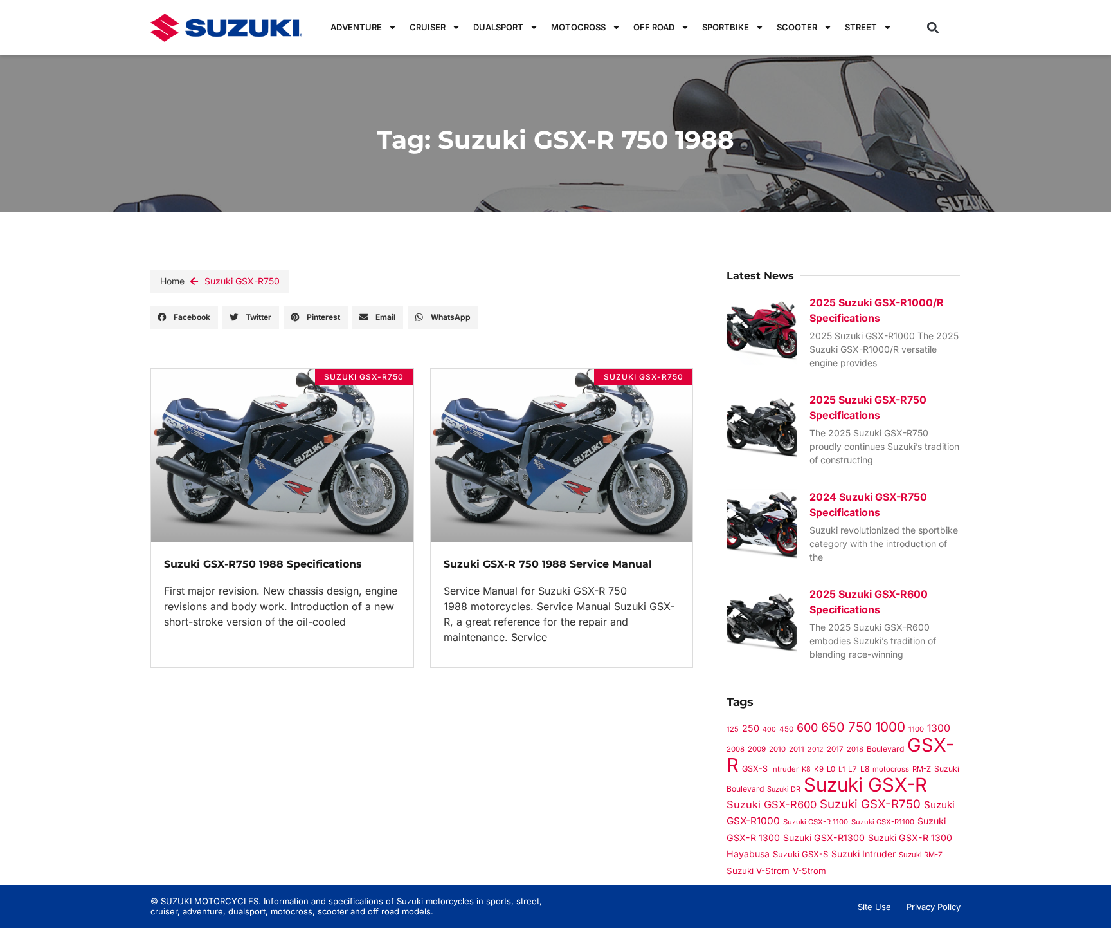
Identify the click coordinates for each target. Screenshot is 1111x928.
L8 (864, 769)
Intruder (785, 769)
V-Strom (809, 871)
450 (786, 729)
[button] (933, 27)
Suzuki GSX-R (865, 785)
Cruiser (428, 27)
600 (807, 727)
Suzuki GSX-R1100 (882, 821)
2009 (757, 749)
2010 (777, 749)
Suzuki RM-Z (921, 854)
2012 (816, 749)
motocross (890, 769)
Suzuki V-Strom (758, 871)
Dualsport (498, 27)
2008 (736, 749)
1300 (938, 728)
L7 (852, 769)
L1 (841, 769)
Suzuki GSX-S (800, 854)
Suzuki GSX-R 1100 (815, 821)
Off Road (653, 27)
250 (750, 728)
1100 (916, 729)
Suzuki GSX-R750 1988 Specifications (263, 564)
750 (860, 727)
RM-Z (921, 769)
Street (861, 27)
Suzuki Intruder (863, 853)
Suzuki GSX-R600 (772, 804)
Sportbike (725, 27)
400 (769, 729)
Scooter (797, 27)
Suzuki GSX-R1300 (824, 837)
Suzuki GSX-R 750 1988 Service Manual (548, 564)
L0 (831, 769)
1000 (890, 727)
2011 (796, 749)
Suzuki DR (783, 788)
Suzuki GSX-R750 (242, 280)
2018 (855, 749)
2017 (835, 749)
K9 (819, 769)
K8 (806, 769)
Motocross (578, 27)
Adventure (356, 27)
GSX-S (755, 769)
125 (733, 729)
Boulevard (885, 749)
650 (833, 727)
